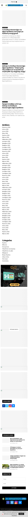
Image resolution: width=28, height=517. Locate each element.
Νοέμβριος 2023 (6, 193)
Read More (14, 515)
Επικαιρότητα (5, 27)
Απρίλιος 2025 (5, 159)
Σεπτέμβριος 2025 (6, 149)
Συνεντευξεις (5, 261)
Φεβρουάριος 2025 (6, 163)
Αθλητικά (4, 244)
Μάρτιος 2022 (5, 233)
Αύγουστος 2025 (6, 151)
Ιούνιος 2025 (5, 155)
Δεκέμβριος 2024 (6, 167)
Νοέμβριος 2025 (6, 145)
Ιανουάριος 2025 (6, 165)
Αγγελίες (4, 242)
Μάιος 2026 (5, 133)
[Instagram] (16, 502)
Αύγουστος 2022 (6, 223)
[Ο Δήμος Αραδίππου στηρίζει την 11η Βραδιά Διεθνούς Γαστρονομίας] (5, 458)
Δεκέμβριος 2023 (6, 191)
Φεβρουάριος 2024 (6, 187)
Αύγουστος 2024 (6, 175)
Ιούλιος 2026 (5, 129)
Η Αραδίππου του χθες (7, 250)
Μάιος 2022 (5, 229)
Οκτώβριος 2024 (6, 171)
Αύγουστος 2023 (6, 199)
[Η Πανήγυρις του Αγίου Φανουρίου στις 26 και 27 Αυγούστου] (5, 449)
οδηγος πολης (5, 256)
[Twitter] (12, 502)
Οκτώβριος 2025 (6, 147)
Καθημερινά (5, 252)
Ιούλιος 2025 (5, 153)
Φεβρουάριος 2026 (6, 139)
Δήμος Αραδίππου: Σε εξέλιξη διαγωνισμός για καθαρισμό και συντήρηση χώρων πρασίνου (17, 466)
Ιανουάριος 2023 (6, 213)
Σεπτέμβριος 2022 (6, 221)
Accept (21, 513)
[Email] (20, 502)
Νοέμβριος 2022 (6, 217)
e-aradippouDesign (17, 510)
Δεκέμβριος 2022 (6, 215)
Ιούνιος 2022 (5, 227)
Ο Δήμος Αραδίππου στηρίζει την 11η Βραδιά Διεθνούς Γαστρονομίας (17, 457)
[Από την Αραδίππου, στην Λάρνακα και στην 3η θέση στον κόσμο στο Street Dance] (5, 440)
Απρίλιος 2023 (5, 207)
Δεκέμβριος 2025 (6, 143)
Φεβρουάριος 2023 (6, 211)
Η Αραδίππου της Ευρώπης (8, 248)
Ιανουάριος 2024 (6, 189)
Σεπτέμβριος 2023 (6, 197)
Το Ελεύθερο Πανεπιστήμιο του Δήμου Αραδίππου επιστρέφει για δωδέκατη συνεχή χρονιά (12, 31)
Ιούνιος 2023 (5, 203)
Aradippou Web (14, 443)
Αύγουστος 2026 (6, 127)
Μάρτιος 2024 (5, 185)
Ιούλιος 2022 (5, 225)
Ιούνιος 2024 (5, 179)
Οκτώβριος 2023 (6, 195)
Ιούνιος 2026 (5, 131)
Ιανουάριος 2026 (6, 141)
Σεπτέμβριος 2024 (6, 173)
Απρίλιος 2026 (5, 135)
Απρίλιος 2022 (5, 231)
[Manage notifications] (2, 514)
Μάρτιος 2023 (5, 209)
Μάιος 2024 (5, 181)
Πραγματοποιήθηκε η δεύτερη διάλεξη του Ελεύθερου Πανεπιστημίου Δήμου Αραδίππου (12, 106)
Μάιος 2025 (5, 157)
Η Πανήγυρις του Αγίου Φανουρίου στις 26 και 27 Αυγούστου (16, 449)
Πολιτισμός (5, 259)
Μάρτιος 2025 (5, 161)
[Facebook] (8, 502)
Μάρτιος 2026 (5, 137)
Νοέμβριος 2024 (6, 169)
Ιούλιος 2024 (5, 177)
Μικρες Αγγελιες (6, 254)
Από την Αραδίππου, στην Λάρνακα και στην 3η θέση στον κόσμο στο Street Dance (17, 440)
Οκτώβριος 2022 (6, 219)
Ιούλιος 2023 (5, 201)
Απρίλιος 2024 (5, 183)
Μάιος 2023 (5, 205)
